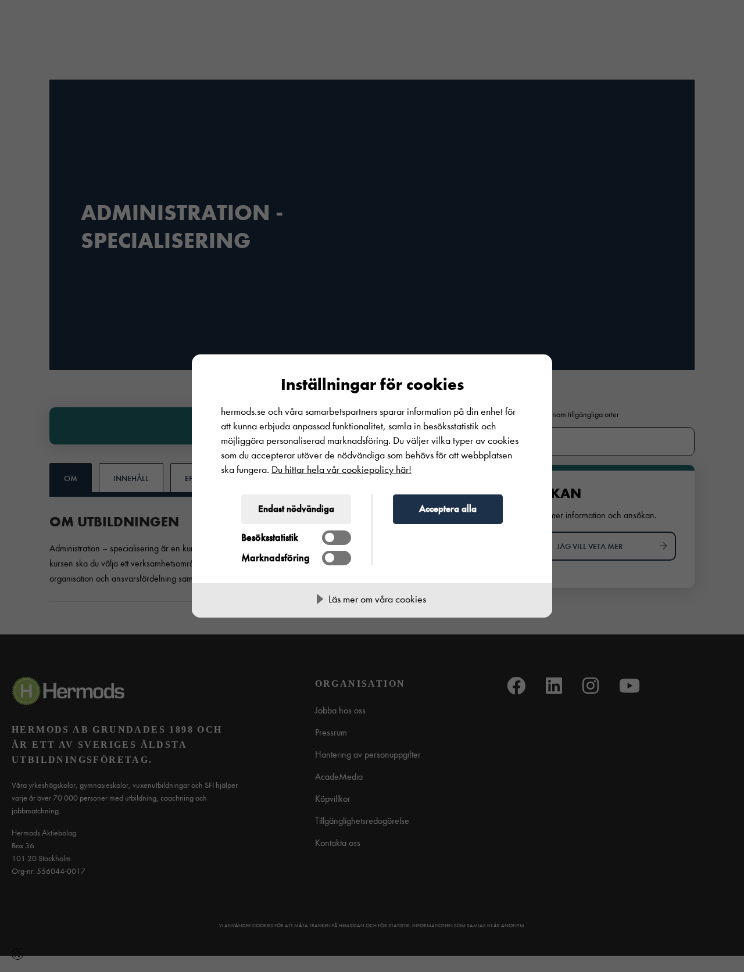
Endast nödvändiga (296, 508)
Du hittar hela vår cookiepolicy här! (341, 470)
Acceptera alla (448, 508)
